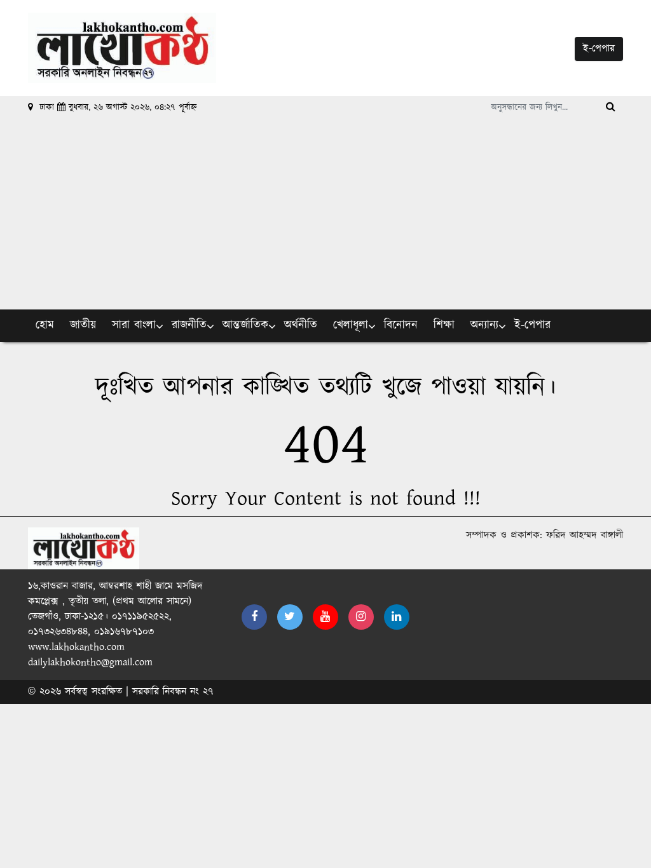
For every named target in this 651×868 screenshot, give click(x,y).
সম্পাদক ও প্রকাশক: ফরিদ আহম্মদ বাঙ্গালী (544, 535)
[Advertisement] (325, 214)
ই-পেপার (599, 48)
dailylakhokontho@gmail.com (90, 662)
